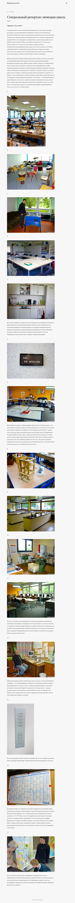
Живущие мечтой (13, 3)
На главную (10, 12)
